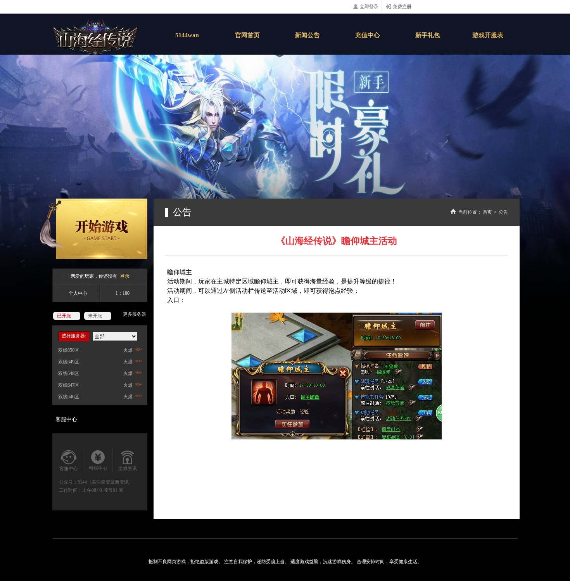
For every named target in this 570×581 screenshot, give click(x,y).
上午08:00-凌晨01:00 (102, 490)
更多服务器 (134, 314)
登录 (125, 276)
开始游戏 (93, 229)
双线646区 (68, 396)
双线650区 (68, 350)
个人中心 (78, 293)
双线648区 (68, 373)
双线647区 (68, 385)
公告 (503, 212)
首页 (487, 212)
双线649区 (68, 362)
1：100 (123, 293)
